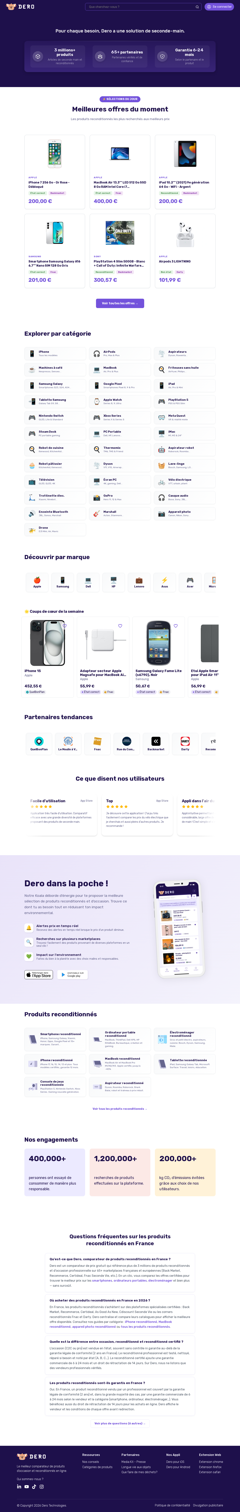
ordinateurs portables (130, 1280)
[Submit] (197, 7)
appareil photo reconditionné (94, 1327)
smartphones (102, 1280)
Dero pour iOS (175, 1462)
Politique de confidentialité (172, 1505)
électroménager (160, 1280)
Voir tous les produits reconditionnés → (120, 1109)
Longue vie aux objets (136, 1467)
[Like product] (64, 626)
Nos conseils (90, 1462)
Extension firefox (210, 1467)
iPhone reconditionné (141, 1322)
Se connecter (222, 6)
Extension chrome (211, 1462)
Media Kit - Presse (134, 1462)
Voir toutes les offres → (120, 303)
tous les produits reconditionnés (145, 1327)
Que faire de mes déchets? (139, 1472)
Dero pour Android (178, 1467)
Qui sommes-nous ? (30, 1479)
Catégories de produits (97, 1467)
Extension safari (209, 1472)
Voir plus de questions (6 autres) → (120, 1423)
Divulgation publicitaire (208, 1505)
